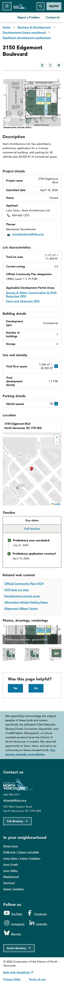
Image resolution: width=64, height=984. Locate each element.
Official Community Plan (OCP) (24, 583)
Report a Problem (29, 17)
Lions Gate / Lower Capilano (21, 858)
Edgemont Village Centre (21, 608)
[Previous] (5, 635)
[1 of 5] (32, 654)
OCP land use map (16, 589)
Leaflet (56, 503)
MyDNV (54, 6)
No (36, 688)
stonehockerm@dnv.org (28, 234)
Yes (15, 688)
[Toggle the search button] (40, 6)
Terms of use (37, 979)
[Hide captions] (57, 629)
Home (20, 6)
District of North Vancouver (19, 784)
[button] (32, 469)
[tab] (32, 520)
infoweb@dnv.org (14, 800)
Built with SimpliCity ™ (18, 972)
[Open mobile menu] (7, 6)
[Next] (59, 635)
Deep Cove (10, 846)
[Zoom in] (43, 629)
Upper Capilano (13, 889)
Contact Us (53, 17)
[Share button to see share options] (58, 65)
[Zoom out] (48, 629)
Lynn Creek (10, 864)
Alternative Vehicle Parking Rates (26, 602)
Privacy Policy (12, 979)
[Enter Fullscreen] (53, 629)
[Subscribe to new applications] (42, 65)
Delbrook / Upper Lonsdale (21, 852)
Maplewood (11, 876)
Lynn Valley (10, 870)
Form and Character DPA (23, 301)
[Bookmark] (50, 65)
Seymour (9, 882)
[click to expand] (55, 366)
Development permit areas (22, 596)
